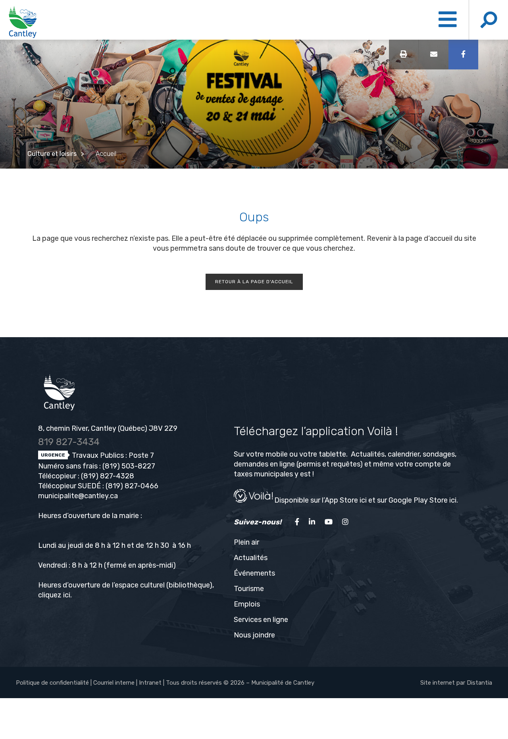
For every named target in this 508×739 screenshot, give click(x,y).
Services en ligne (261, 619)
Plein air (246, 542)
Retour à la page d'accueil (254, 281)
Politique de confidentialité (52, 682)
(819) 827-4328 (107, 476)
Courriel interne (114, 682)
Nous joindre (254, 635)
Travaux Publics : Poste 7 (112, 455)
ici (66, 595)
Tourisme (249, 588)
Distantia (479, 682)
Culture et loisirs (52, 153)
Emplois (247, 604)
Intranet (150, 682)
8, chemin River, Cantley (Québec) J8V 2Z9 (107, 428)
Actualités (250, 557)
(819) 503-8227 (128, 466)
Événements (254, 573)
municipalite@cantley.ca (78, 495)
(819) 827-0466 (132, 486)
